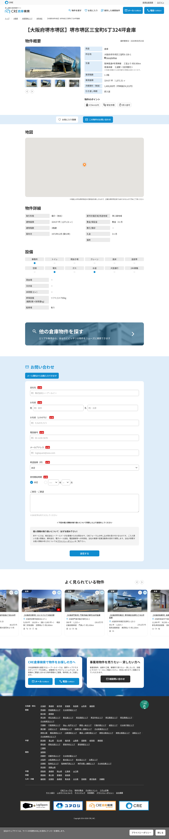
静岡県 (100, 740)
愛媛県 (59, 775)
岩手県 (59, 706)
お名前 (33, 402)
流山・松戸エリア (70, 725)
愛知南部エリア (84, 744)
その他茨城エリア (70, 710)
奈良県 (43, 767)
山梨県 (75, 740)
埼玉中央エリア (97, 717)
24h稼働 (134, 268)
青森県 (51, 706)
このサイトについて (64, 793)
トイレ (55, 259)
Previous (27, 62)
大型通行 (114, 268)
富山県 (51, 740)
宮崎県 (83, 779)
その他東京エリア (101, 729)
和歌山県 (52, 767)
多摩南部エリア (66, 729)
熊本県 (67, 779)
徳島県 (43, 775)
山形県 (83, 706)
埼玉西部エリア (82, 717)
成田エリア (113, 725)
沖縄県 (102, 779)
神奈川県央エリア (106, 733)
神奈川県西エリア (123, 733)
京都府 (43, 756)
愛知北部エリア (54, 744)
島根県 (51, 771)
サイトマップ (80, 793)
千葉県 (43, 725)
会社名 (33, 387)
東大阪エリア (68, 759)
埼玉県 (43, 717)
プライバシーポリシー (66, 541)
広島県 (67, 771)
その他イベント (91, 790)
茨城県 (43, 710)
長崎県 (59, 779)
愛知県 (43, 744)
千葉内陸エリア (100, 725)
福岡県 (43, 779)
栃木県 (43, 714)
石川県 (59, 740)
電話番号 (34, 432)
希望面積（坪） (37, 462)
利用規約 (90, 793)
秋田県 (75, 706)
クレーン (94, 259)
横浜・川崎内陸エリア (88, 733)
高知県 (67, 775)
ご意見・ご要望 (37, 491)
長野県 (83, 740)
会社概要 (119, 793)
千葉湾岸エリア (54, 725)
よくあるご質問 (144, 703)
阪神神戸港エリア (68, 763)
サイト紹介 (50, 793)
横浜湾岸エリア (56, 733)
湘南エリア (136, 733)
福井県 (67, 740)
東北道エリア (68, 717)
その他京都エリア (70, 756)
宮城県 (67, 706)
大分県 (75, 779)
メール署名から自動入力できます (42, 375)
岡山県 (59, 771)
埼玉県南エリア (126, 717)
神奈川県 (43, 733)
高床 (114, 259)
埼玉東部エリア (111, 717)
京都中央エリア (54, 756)
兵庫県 (43, 763)
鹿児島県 (92, 779)
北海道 (43, 706)
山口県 (75, 771)
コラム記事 (104, 790)
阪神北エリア (53, 763)
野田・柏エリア (85, 725)
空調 (35, 268)
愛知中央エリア (69, 744)
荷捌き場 (74, 259)
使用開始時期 (36, 477)
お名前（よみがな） (39, 417)
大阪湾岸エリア (54, 759)
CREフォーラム (66, 790)
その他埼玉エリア (47, 721)
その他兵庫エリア (104, 763)
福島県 (92, 706)
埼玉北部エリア (54, 717)
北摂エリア (93, 759)
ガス (74, 268)
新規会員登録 (148, 2)
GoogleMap (111, 57)
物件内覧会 (79, 790)
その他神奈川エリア (48, 736)
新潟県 (43, 740)
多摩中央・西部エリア (83, 729)
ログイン (160, 2)
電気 (55, 268)
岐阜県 (92, 740)
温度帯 (134, 259)
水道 (95, 268)
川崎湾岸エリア (71, 733)
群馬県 (51, 714)
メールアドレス (37, 447)
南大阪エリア (81, 759)
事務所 (35, 259)
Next (78, 62)
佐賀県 (51, 779)
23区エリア (52, 729)
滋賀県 (43, 752)
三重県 (43, 748)
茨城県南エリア (54, 710)
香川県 (51, 775)
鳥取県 (43, 771)
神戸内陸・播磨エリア (86, 763)
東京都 (43, 729)
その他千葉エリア (127, 725)
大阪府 (43, 759)
